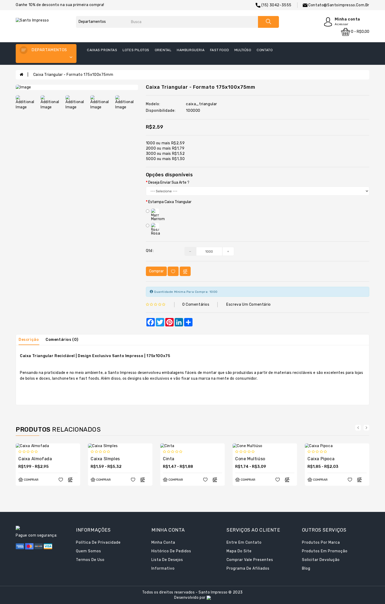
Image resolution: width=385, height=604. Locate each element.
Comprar (156, 271)
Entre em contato (244, 542)
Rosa (155, 233)
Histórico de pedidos (171, 551)
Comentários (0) (62, 339)
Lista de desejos (167, 560)
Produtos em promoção (325, 551)
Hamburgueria (191, 50)
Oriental (163, 50)
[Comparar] (185, 271)
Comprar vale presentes (250, 560)
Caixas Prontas (102, 50)
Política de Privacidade (98, 542)
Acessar (341, 24)
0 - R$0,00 (359, 31)
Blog (306, 568)
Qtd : (150, 250)
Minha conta (163, 542)
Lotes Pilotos (136, 50)
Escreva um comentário (248, 304)
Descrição (29, 339)
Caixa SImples (105, 458)
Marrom (158, 219)
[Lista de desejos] (173, 271)
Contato (265, 50)
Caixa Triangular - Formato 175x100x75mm (73, 74)
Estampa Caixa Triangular (169, 202)
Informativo (163, 568)
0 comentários (196, 304)
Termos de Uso (90, 560)
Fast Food (219, 50)
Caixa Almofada (35, 458)
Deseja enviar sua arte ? (168, 182)
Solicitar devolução (321, 560)
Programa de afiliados (248, 568)
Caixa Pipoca (320, 458)
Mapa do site (239, 551)
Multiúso (242, 50)
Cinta (168, 458)
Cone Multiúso (250, 458)
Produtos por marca (321, 542)
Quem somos (88, 551)
